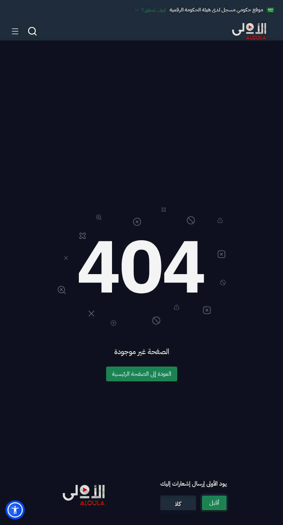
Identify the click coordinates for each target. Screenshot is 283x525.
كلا (178, 504)
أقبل (214, 502)
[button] (15, 510)
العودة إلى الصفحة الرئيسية (141, 374)
